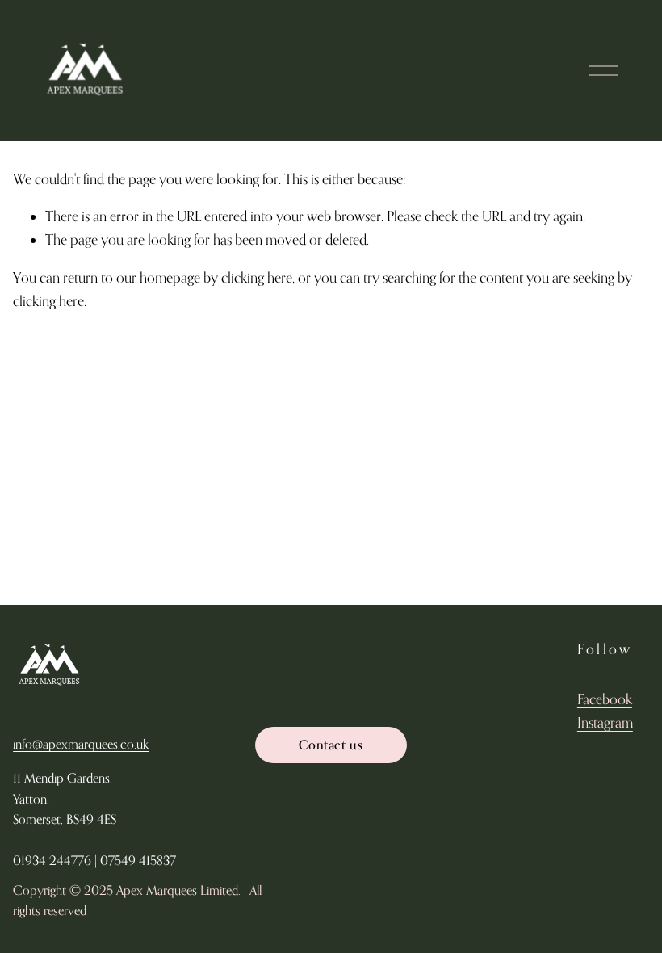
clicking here (256, 277)
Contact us (330, 745)
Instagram (605, 722)
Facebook (604, 699)
